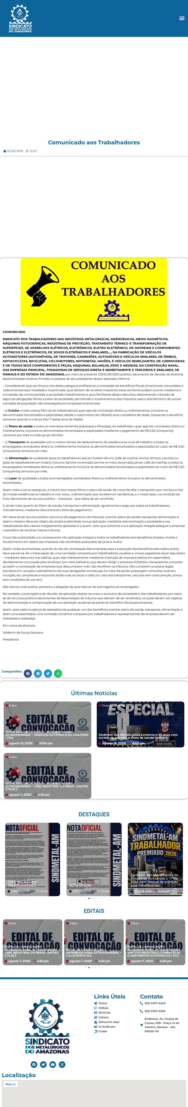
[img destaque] (47, 724)
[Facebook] (34, 1064)
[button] (182, 18)
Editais (13, 705)
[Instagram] (62, 1064)
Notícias (119, 705)
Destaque (107, 705)
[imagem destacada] (32, 859)
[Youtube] (52, 1064)
